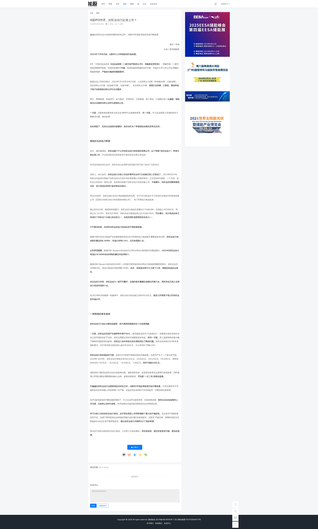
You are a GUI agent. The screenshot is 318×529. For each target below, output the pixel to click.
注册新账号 (103, 506)
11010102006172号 (193, 519)
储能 (124, 4)
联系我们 (158, 523)
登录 (93, 506)
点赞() (136, 447)
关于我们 (150, 523)
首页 (103, 4)
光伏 (117, 4)
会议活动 (153, 4)
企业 (144, 4)
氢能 (132, 4)
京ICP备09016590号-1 (165, 519)
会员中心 (167, 523)
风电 (110, 4)
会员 (224, 4)
